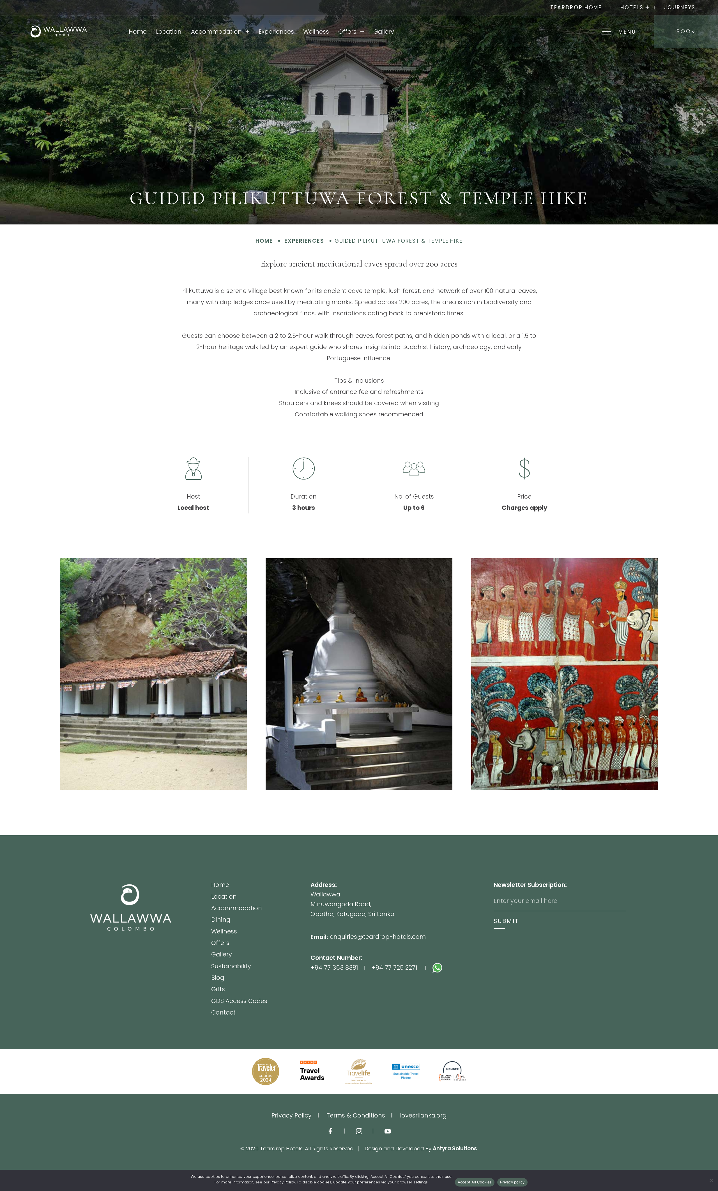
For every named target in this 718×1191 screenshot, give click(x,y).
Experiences (276, 31)
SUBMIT (506, 921)
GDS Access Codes (239, 1001)
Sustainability (231, 966)
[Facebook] (330, 1131)
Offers (347, 31)
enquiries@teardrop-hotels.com (378, 937)
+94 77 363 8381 (334, 967)
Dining (220, 920)
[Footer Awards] (265, 1071)
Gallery (383, 31)
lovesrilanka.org (423, 1115)
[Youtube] (387, 1131)
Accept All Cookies (475, 1182)
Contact (223, 1012)
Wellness (316, 31)
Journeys (680, 7)
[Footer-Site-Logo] (150, 948)
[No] (711, 1180)
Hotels (631, 7)
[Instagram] (359, 1131)
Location (168, 31)
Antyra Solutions (455, 1148)
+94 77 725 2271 (394, 967)
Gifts (218, 989)
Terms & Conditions (355, 1115)
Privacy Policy (291, 1115)
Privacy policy (512, 1182)
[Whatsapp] (463, 968)
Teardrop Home (576, 7)
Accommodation (216, 31)
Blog (217, 978)
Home (138, 31)
